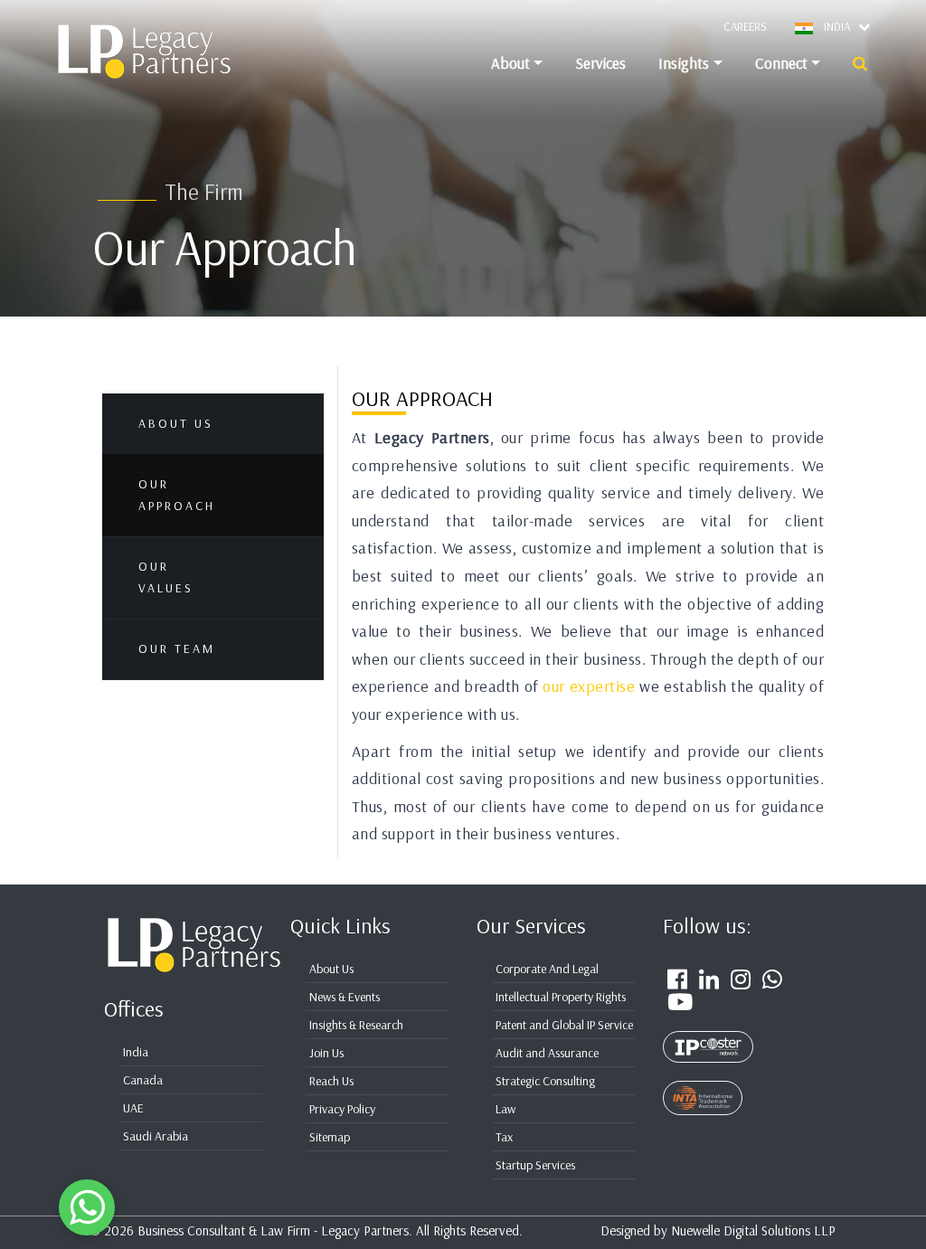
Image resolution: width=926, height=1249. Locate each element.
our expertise (589, 686)
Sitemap (329, 1137)
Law (505, 1109)
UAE (133, 1108)
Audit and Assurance (547, 1053)
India (135, 1052)
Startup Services (535, 1165)
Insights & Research (356, 1025)
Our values (166, 577)
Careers (745, 26)
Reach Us (331, 1081)
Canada (143, 1080)
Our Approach (176, 495)
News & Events (344, 997)
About (510, 62)
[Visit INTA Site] (702, 1088)
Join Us (326, 1053)
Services (600, 62)
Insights (683, 62)
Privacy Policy (342, 1109)
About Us (175, 423)
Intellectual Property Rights (561, 997)
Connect (781, 62)
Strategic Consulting (545, 1081)
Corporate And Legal (547, 968)
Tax (504, 1137)
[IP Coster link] (708, 1036)
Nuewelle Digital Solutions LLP (753, 1230)
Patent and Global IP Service (564, 1025)
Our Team (176, 648)
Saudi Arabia (155, 1136)
